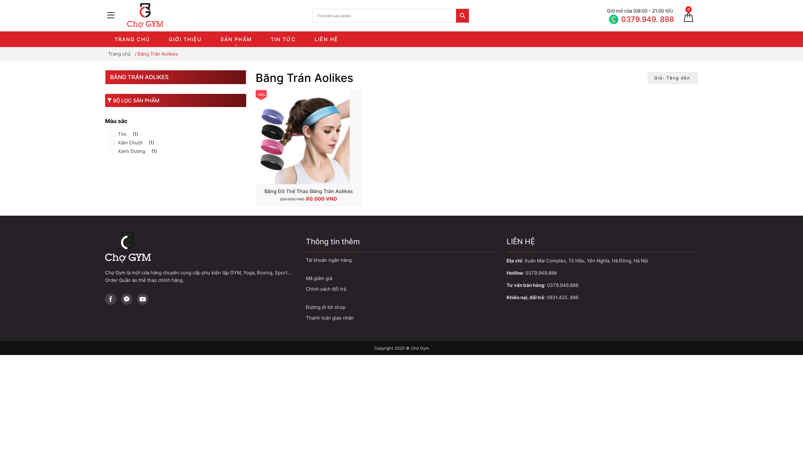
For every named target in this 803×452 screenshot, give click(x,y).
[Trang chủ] (150, 15)
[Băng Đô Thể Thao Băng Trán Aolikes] (309, 137)
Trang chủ (132, 39)
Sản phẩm (236, 39)
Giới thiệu (185, 39)
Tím (122, 134)
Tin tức (283, 39)
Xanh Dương (131, 151)
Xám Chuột (130, 143)
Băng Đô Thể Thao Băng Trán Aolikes (308, 191)
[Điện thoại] (638, 15)
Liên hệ (326, 39)
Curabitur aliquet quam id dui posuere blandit (401, 307)
